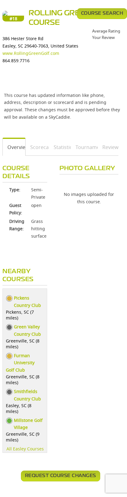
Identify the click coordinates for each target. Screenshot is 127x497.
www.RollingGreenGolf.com (30, 53)
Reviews (108, 147)
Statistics (60, 147)
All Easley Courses (25, 449)
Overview (14, 147)
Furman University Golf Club (20, 363)
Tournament (84, 147)
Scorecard (37, 147)
